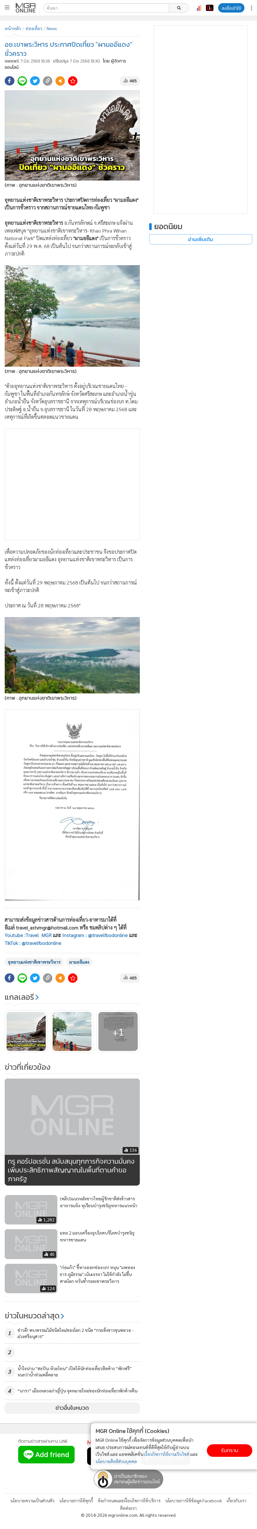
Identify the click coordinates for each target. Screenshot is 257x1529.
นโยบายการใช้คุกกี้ (76, 1500)
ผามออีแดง (79, 962)
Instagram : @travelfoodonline (95, 935)
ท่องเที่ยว (33, 28)
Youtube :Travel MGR (28, 935)
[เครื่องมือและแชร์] (252, 8)
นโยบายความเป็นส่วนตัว (32, 1500)
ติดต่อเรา (128, 1508)
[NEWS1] (209, 8)
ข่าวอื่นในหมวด (72, 1408)
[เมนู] (7, 7)
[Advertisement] (72, 484)
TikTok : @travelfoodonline (33, 942)
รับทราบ (229, 1450)
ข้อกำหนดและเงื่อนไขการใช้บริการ (129, 1500)
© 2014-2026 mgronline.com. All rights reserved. (128, 1515)
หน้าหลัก (13, 28)
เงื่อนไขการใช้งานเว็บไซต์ (166, 1454)
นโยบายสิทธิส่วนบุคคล (116, 1461)
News (52, 28)
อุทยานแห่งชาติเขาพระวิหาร (34, 962)
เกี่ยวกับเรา (236, 1500)
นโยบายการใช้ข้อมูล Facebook (193, 1500)
